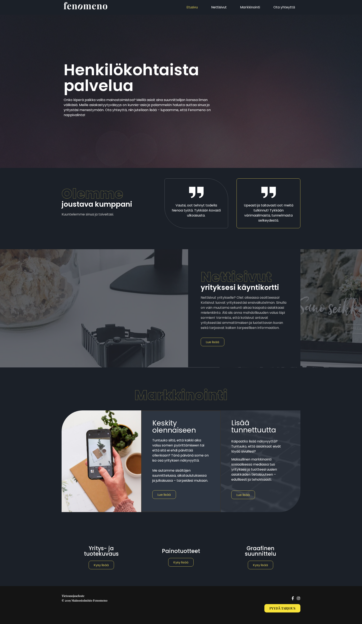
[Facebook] (293, 598)
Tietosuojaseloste (73, 596)
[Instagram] (298, 598)
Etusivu (192, 7)
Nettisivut (219, 7)
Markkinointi (250, 7)
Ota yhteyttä (284, 7)
